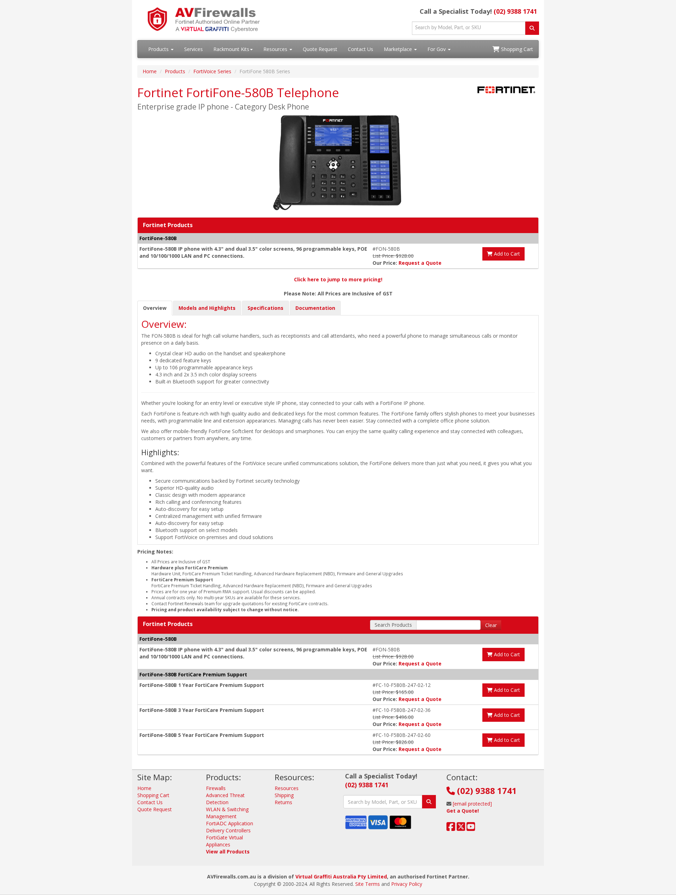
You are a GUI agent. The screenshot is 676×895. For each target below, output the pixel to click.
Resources (276, 49)
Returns (283, 802)
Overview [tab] (155, 308)
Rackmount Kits (231, 49)
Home (150, 71)
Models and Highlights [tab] (207, 308)
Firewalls (216, 788)
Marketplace (398, 49)
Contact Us (360, 49)
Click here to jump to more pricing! (338, 279)
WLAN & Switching (227, 809)
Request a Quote (420, 262)
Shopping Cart (516, 49)
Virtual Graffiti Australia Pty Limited (341, 876)
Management (221, 816)
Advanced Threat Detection (225, 799)
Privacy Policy (406, 884)
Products (159, 49)
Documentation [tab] (315, 308)
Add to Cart (506, 253)
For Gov (437, 49)
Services (193, 49)
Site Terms (367, 884)
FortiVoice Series (212, 71)
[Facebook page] (450, 828)
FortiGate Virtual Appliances (224, 841)
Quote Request (320, 49)
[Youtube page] (471, 828)
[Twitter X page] (461, 828)
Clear (491, 625)
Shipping (284, 795)
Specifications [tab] (265, 308)
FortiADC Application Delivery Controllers (229, 827)
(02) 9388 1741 (515, 11)
